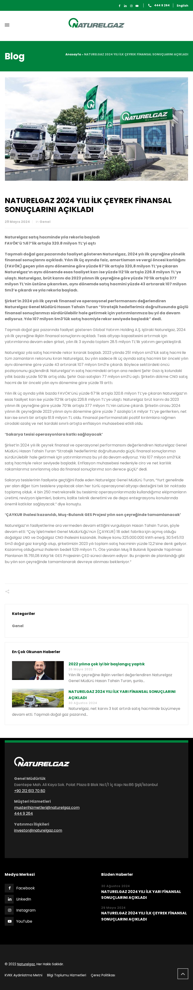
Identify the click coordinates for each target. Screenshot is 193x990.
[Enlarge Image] (96, 128)
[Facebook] (120, 6)
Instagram (26, 910)
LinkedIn (23, 899)
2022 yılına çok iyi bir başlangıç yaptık (106, 664)
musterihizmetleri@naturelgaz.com (47, 807)
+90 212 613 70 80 (29, 791)
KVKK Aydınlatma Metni (23, 975)
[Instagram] (131, 6)
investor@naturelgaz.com (38, 830)
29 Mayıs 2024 (17, 221)
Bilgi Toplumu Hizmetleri (66, 975)
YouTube (24, 921)
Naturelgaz (26, 964)
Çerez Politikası (103, 975)
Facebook (25, 888)
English (182, 6)
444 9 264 (162, 6)
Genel (45, 221)
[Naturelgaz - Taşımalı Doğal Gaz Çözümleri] (96, 25)
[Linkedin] (125, 6)
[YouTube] (137, 6)
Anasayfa (73, 54)
